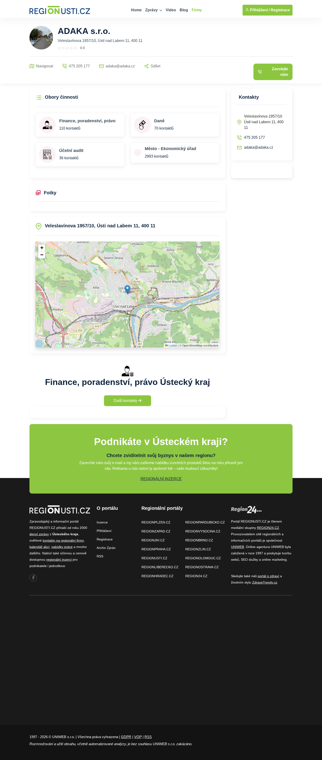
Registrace (280, 10)
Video (171, 10)
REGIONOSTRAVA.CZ (202, 567)
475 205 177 (254, 137)
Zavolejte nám (280, 72)
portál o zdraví (268, 576)
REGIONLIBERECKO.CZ (159, 567)
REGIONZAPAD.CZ (155, 531)
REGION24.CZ (196, 576)
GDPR (126, 737)
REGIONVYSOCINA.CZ (202, 531)
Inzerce (102, 522)
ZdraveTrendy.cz (264, 582)
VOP (138, 737)
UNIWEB (237, 547)
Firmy (197, 10)
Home (136, 10)
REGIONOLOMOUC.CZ (203, 558)
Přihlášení (104, 531)
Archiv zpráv (106, 548)
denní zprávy (39, 534)
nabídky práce (62, 547)
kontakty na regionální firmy (63, 540)
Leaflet (172, 345)
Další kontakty (126, 401)
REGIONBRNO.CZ (199, 540)
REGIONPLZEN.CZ (155, 522)
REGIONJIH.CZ (153, 540)
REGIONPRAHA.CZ (156, 549)
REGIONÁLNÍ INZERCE (161, 479)
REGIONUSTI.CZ (154, 558)
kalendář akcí (39, 547)
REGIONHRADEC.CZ (157, 576)
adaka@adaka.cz (258, 147)
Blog (184, 10)
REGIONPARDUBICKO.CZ (205, 522)
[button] (127, 289)
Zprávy (152, 10)
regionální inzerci (59, 559)
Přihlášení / (259, 10)
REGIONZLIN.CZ (198, 549)
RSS (100, 556)
